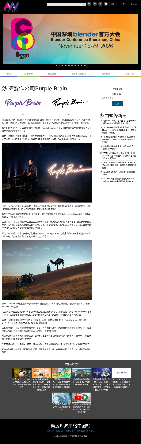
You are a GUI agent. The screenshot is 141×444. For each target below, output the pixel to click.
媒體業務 (106, 74)
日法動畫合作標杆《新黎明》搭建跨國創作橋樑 (61, 406)
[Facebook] (106, 4)
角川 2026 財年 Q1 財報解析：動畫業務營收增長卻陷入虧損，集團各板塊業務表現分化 (119, 165)
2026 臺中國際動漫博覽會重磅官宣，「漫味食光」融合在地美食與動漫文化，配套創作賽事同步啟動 (119, 130)
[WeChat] (89, 4)
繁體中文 (114, 4)
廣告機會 (90, 431)
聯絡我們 (129, 74)
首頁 (8, 74)
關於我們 (60, 431)
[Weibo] (95, 4)
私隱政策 (81, 431)
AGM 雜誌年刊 (79, 74)
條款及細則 (70, 431)
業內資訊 (52, 74)
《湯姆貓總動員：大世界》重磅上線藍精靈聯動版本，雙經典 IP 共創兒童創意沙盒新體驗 (118, 139)
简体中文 (124, 4)
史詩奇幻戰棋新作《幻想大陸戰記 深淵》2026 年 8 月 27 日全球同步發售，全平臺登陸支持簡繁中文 (119, 155)
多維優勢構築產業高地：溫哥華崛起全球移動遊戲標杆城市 (81, 382)
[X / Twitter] (100, 4)
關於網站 (28, 74)
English (134, 4)
